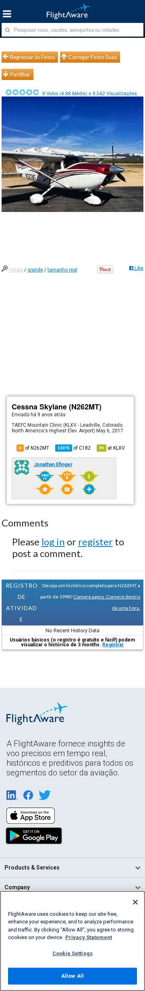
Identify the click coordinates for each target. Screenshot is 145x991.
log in (53, 541)
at (112, 448)
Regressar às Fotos (32, 57)
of (74, 448)
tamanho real (62, 270)
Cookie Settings (72, 953)
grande (35, 270)
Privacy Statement (88, 937)
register (95, 541)
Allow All (72, 976)
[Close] (135, 902)
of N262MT (34, 448)
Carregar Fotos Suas (92, 57)
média (16, 270)
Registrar (113, 645)
